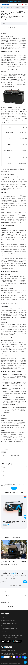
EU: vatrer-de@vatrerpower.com (9, 626)
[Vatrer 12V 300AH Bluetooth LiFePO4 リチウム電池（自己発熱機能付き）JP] (14, 507)
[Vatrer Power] (6, 647)
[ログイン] (17, 4)
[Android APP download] (17, 641)
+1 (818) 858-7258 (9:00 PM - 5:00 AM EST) (11, 638)
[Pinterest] (11, 585)
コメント (5, 475)
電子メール (5, 471)
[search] (15, 4)
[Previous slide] (13, 530)
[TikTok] (16, 585)
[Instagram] (14, 585)
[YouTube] (19, 585)
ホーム (2, 7)
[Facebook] (8, 585)
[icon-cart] (20, 4)
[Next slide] (15, 530)
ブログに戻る (5, 449)
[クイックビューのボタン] (25, 515)
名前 (4, 467)
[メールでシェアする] (13, 27)
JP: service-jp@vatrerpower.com (9, 628)
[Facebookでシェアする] (6, 27)
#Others (4, 452)
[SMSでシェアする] (15, 27)
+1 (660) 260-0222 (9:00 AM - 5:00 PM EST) (11, 635)
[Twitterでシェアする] (9, 27)
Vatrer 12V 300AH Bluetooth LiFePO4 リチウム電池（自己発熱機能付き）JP (14, 522)
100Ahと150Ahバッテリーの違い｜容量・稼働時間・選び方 (13, 561)
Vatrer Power (8, 663)
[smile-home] (25, 657)
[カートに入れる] (25, 518)
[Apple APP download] (6, 641)
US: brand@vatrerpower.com (8, 620)
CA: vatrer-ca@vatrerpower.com (9, 623)
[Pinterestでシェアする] (11, 27)
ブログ (6, 7)
